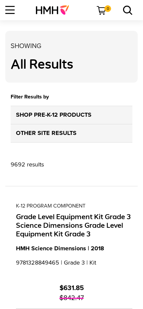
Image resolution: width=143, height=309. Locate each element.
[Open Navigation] (10, 10)
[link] (55, 10)
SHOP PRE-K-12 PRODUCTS (53, 114)
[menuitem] (55, 10)
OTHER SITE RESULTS (46, 133)
